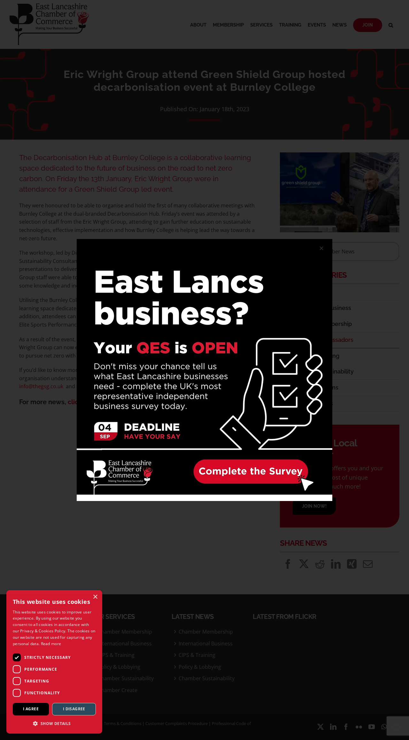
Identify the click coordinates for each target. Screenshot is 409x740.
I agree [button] (31, 709)
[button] (54, 723)
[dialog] (54, 662)
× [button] (95, 597)
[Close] (321, 248)
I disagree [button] (74, 709)
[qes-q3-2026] (204, 241)
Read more (51, 643)
